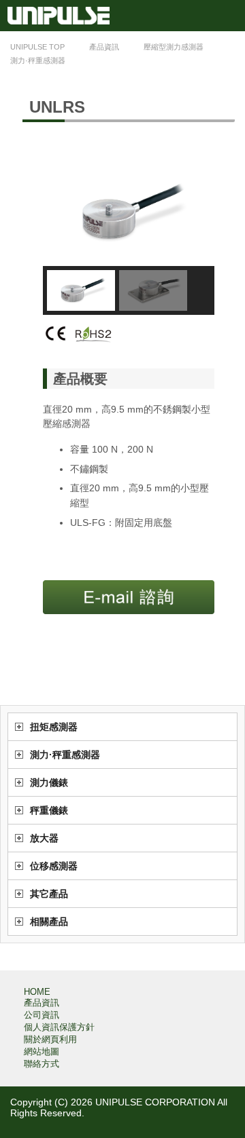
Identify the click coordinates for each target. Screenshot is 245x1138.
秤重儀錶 (49, 810)
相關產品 (49, 921)
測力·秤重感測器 (65, 754)
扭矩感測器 (54, 726)
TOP (37, 47)
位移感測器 (54, 865)
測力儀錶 (49, 782)
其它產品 (49, 893)
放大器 (44, 838)
